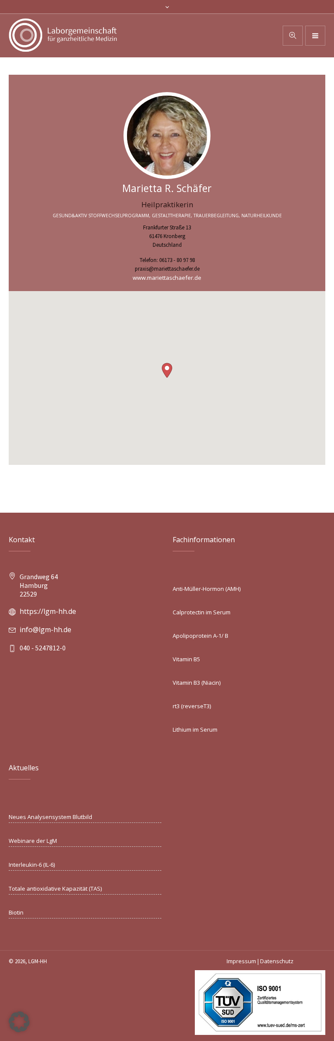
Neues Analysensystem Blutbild (50, 817)
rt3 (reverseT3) (192, 706)
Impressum (241, 961)
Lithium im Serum (195, 729)
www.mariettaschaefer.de (167, 278)
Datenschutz (277, 961)
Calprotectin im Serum (201, 612)
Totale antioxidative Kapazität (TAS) (55, 888)
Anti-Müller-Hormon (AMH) (206, 589)
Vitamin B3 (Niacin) (196, 682)
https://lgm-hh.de (48, 611)
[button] (167, 370)
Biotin (16, 912)
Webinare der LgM (33, 841)
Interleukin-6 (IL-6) (32, 865)
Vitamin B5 (186, 659)
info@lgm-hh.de (45, 629)
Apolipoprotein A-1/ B (200, 636)
